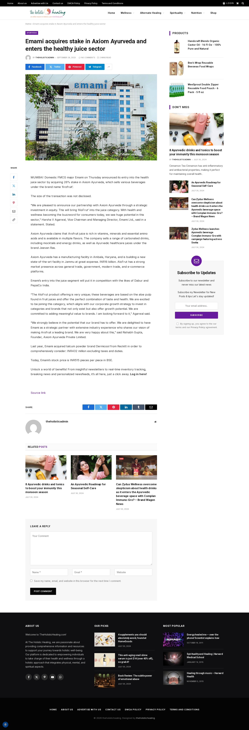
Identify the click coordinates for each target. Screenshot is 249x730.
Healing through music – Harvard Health (205, 675)
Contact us (58, 3)
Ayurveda (32, 33)
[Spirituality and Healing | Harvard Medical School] (173, 659)
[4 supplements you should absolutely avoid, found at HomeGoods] (104, 639)
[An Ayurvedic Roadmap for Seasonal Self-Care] (91, 467)
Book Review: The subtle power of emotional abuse (135, 677)
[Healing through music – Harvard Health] (173, 678)
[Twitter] (13, 185)
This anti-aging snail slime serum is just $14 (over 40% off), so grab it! (135, 658)
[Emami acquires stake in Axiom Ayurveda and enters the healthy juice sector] (91, 117)
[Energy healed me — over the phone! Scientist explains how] (173, 639)
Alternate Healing (150, 12)
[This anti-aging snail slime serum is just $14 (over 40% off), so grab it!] (104, 660)
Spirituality (176, 12)
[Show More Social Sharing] (108, 67)
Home (10, 3)
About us (22, 3)
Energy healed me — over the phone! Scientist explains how (203, 636)
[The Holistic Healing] (47, 12)
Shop (213, 12)
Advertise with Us (39, 3)
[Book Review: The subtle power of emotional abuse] (104, 680)
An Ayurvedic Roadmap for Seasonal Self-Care (88, 486)
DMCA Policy (73, 3)
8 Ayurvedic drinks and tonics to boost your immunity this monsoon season (44, 488)
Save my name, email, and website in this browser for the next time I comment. (77, 580)
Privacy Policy (90, 3)
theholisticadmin (44, 58)
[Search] (242, 3)
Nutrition (196, 12)
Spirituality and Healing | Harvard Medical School (205, 656)
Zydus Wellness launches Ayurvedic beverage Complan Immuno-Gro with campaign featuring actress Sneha (206, 236)
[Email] (13, 211)
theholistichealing (145, 718)
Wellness (126, 12)
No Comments (88, 58)
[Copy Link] (13, 219)
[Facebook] (13, 177)
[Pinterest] (13, 202)
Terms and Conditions (112, 3)
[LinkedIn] (13, 194)
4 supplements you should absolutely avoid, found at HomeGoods (132, 638)
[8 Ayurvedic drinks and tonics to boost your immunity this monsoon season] (45, 467)
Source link (38, 392)
